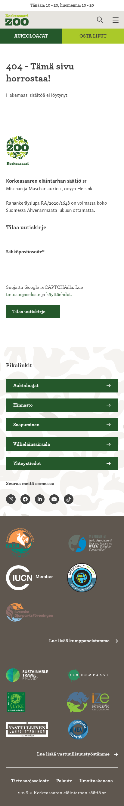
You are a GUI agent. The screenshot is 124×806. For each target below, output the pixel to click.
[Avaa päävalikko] (118, 19)
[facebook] (25, 499)
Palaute (64, 780)
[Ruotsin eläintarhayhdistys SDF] (29, 612)
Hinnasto (23, 405)
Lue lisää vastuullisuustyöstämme (73, 754)
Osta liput (93, 36)
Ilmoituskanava (96, 780)
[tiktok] (68, 499)
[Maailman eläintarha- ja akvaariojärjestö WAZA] (90, 543)
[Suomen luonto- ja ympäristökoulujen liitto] (27, 702)
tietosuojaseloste (23, 294)
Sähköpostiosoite (24, 252)
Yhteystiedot (27, 463)
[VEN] (88, 729)
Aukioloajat (31, 36)
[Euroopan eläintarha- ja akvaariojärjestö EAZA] (29, 543)
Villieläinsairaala (31, 444)
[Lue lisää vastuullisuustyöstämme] (29, 578)
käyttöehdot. (59, 294)
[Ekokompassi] (88, 675)
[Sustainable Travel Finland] (27, 675)
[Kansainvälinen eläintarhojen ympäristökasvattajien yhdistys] (88, 702)
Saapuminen (26, 424)
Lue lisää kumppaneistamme (79, 640)
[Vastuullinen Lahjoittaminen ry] (27, 729)
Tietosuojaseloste (30, 780)
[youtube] (54, 499)
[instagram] (11, 499)
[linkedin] (40, 499)
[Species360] (90, 578)
